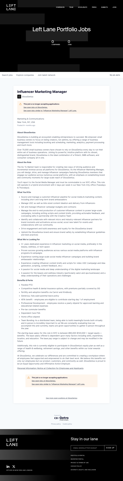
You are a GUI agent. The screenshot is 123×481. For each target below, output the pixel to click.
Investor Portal (77, 459)
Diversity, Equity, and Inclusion (83, 469)
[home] (11, 7)
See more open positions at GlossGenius (61, 398)
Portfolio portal (78, 455)
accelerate (82, 7)
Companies (60, 7)
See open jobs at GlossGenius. (36, 107)
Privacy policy (56, 424)
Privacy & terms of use (80, 462)
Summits (104, 7)
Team (71, 7)
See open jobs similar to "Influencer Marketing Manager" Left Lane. (50, 111)
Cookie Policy (76, 466)
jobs (7, 75)
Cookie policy (67, 424)
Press (94, 7)
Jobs (114, 7)
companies (25, 75)
